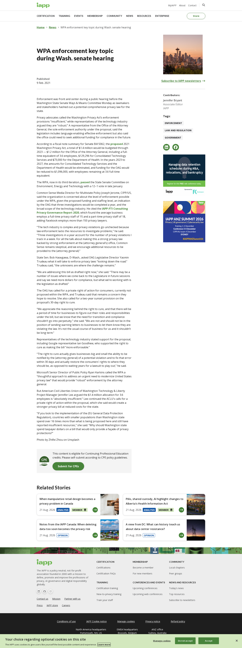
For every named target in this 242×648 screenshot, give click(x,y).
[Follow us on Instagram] (50, 591)
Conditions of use (66, 621)
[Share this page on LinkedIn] (166, 147)
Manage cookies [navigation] (126, 621)
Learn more (104, 644)
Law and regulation (178, 130)
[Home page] (44, 562)
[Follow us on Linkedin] (38, 591)
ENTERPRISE (162, 16)
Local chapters (177, 567)
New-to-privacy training (108, 594)
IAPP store (52, 605)
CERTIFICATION (46, 16)
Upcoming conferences (145, 588)
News (52, 27)
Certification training (107, 588)
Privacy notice (152, 621)
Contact (192, 5)
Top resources (177, 594)
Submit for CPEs (68, 466)
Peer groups (175, 573)
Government (173, 137)
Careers (66, 605)
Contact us (42, 598)
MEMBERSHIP (95, 16)
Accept (208, 640)
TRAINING (64, 16)
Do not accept (185, 640)
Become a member (143, 567)
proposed (116, 144)
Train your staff (104, 600)
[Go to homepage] (43, 5)
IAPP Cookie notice (96, 621)
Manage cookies (162, 640)
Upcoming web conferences (147, 594)
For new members (142, 573)
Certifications (103, 567)
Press (40, 605)
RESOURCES (144, 16)
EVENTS (78, 16)
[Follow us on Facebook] (44, 591)
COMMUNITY (114, 16)
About (182, 5)
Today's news (176, 588)
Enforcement (173, 123)
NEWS (129, 16)
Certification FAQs (106, 573)
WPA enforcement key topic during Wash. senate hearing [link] (96, 27)
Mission (56, 598)
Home (41, 27)
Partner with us (72, 598)
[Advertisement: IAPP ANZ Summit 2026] (184, 221)
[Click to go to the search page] (203, 5)
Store (196, 15)
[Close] (236, 640)
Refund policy (178, 621)
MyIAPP (172, 5)
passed (85, 182)
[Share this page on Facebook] (175, 147)
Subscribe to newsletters (182, 600)
